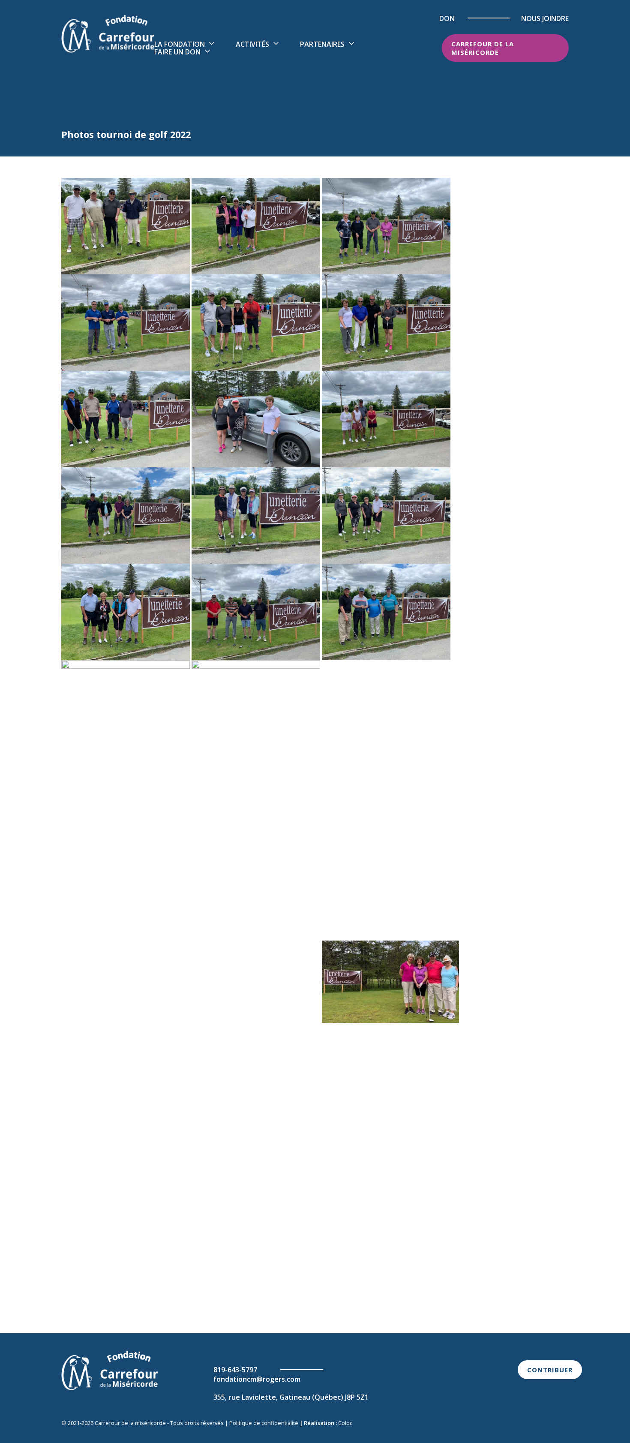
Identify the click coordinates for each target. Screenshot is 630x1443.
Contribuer (550, 1369)
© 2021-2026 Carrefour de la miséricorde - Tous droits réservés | (145, 1423)
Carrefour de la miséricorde (482, 48)
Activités (252, 44)
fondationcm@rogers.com (256, 1379)
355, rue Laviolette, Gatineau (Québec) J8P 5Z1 (291, 1397)
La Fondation (179, 44)
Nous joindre (545, 18)
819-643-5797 (235, 1369)
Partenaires (322, 44)
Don (447, 18)
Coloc (345, 1423)
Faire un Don (177, 52)
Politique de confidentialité (263, 1423)
